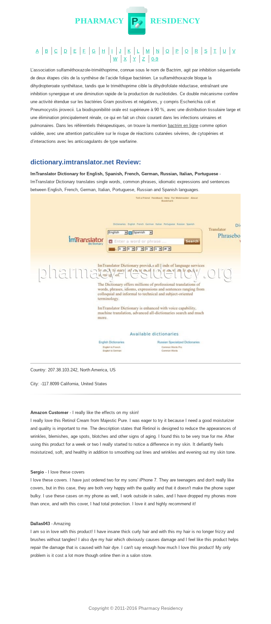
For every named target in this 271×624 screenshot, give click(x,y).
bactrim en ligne (183, 125)
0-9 (154, 59)
